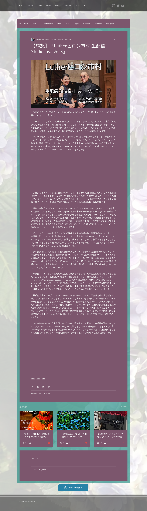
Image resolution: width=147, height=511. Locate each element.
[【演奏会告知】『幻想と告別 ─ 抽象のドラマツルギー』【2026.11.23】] (73, 420)
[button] (124, 24)
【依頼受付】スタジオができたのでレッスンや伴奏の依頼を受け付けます (110, 435)
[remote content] (73, 171)
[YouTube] (123, 5)
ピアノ (68, 24)
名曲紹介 (86, 24)
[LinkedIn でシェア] (43, 387)
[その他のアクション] (114, 39)
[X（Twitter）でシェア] (38, 387)
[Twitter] (118, 5)
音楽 (34, 24)
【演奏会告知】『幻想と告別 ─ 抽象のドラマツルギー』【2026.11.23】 (73, 435)
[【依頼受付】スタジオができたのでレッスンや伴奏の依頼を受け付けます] (110, 420)
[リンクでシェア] (49, 387)
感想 (43, 379)
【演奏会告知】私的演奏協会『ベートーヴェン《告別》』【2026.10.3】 (35, 435)
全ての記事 (24, 24)
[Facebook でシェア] (32, 387)
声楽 (38, 379)
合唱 (77, 24)
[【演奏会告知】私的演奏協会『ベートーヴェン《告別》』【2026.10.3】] (36, 420)
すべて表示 (123, 407)
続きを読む (110, 24)
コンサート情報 (47, 24)
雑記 (59, 24)
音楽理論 (98, 24)
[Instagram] (113, 5)
